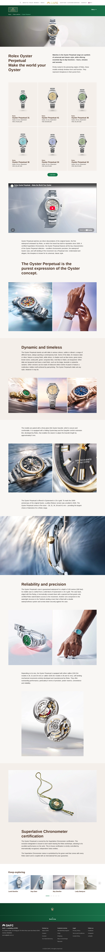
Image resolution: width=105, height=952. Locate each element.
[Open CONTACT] (86, 3)
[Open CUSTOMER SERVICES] (79, 3)
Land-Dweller (13, 891)
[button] (20, 2)
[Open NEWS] (44, 3)
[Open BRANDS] (39, 3)
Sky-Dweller (57, 891)
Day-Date (34, 891)
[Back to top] (52, 917)
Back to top (52, 919)
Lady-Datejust (80, 891)
